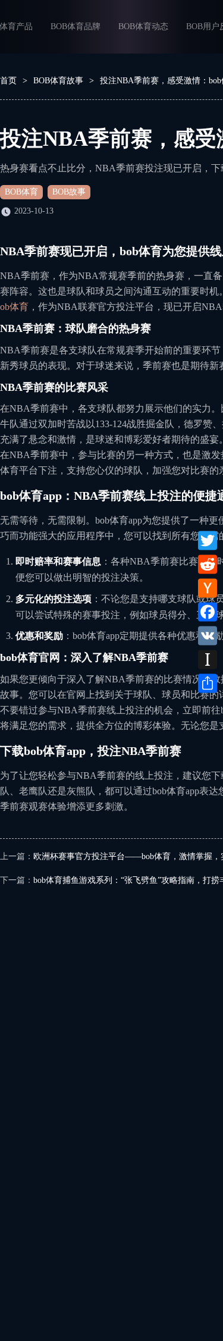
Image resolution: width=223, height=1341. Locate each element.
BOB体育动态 (143, 26)
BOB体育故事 (58, 80)
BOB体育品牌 (75, 26)
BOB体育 (21, 191)
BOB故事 (69, 191)
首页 (8, 80)
